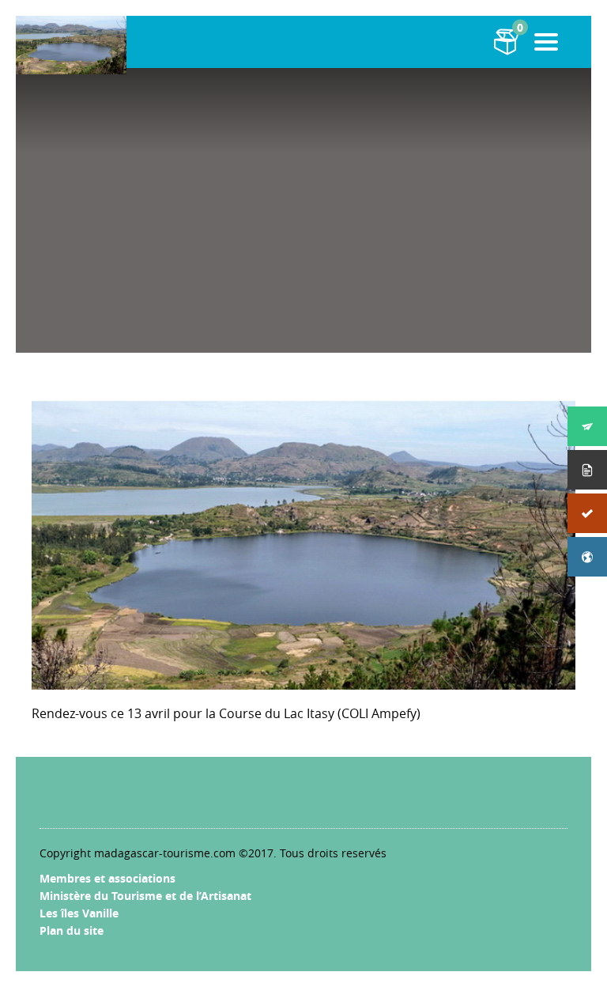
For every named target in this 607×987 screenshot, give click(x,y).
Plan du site (72, 930)
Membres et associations (107, 878)
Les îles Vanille (79, 913)
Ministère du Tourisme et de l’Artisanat (145, 895)
